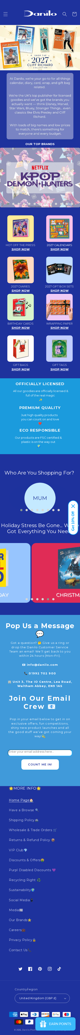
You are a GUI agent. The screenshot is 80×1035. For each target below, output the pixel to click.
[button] (5, 14)
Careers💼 (17, 930)
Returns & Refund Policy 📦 (32, 840)
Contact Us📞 (20, 950)
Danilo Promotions (32, 1030)
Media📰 (16, 910)
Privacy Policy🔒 (22, 940)
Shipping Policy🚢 (24, 820)
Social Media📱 (21, 900)
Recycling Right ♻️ (25, 880)
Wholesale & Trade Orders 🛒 (33, 830)
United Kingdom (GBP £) (37, 998)
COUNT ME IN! (40, 764)
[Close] (73, 506)
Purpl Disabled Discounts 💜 (32, 870)
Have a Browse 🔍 (24, 810)
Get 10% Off (73, 521)
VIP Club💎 (18, 850)
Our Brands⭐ (20, 920)
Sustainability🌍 (22, 890)
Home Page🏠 (21, 800)
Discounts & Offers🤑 (26, 860)
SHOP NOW (21, 249)
